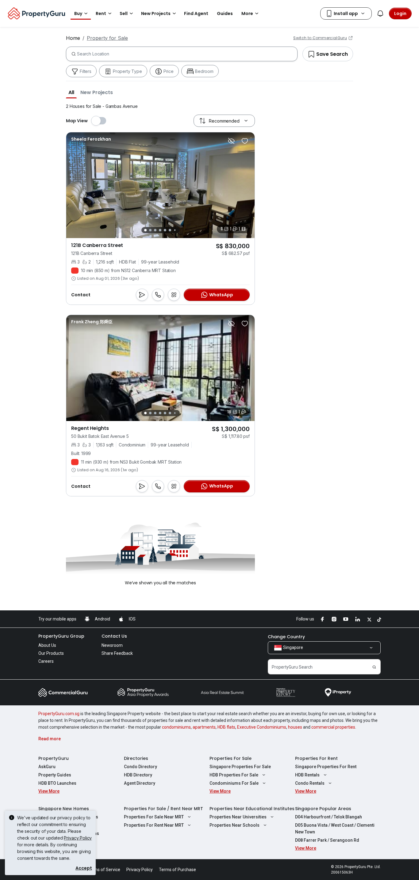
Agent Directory (139, 783)
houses (295, 727)
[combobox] (187, 54)
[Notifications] (380, 13)
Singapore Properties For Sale (240, 766)
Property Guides (54, 774)
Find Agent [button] (196, 13)
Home (73, 38)
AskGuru (47, 766)
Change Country (286, 637)
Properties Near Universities (238, 816)
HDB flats (226, 727)
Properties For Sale (231, 758)
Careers (46, 661)
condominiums (176, 727)
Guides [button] (225, 13)
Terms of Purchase (177, 869)
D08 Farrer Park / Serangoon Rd (327, 840)
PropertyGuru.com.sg (58, 713)
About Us (47, 645)
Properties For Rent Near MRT (154, 825)
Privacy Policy (78, 837)
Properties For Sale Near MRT (154, 816)
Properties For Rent (316, 758)
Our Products (51, 653)
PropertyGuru (53, 758)
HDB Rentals (307, 774)
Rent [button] (101, 13)
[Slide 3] (155, 230)
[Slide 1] (145, 230)
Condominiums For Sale (234, 783)
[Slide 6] (170, 230)
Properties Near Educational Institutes (252, 809)
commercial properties (333, 727)
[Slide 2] (150, 230)
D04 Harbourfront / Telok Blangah (328, 816)
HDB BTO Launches (57, 783)
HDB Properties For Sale (234, 774)
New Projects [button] (156, 13)
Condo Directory (140, 766)
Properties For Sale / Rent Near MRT (163, 809)
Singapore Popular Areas (323, 809)
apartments (204, 727)
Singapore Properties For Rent (325, 766)
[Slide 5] (165, 230)
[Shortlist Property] (245, 141)
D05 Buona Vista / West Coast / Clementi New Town (335, 828)
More (247, 13)
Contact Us (114, 636)
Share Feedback (117, 653)
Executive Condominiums (261, 727)
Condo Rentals (310, 783)
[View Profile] (91, 139)
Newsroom (112, 645)
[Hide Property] (231, 141)
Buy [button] (78, 13)
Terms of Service (103, 869)
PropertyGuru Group (61, 636)
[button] (71, 92)
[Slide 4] (160, 230)
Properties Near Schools (234, 825)
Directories (136, 758)
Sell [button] (124, 13)
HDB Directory (138, 774)
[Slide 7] (174, 230)
